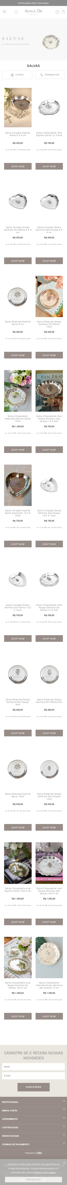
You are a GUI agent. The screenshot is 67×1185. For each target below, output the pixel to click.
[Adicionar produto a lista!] (31, 91)
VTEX (39, 1152)
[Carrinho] (63, 11)
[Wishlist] (57, 13)
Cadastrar (33, 1087)
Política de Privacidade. (44, 1172)
